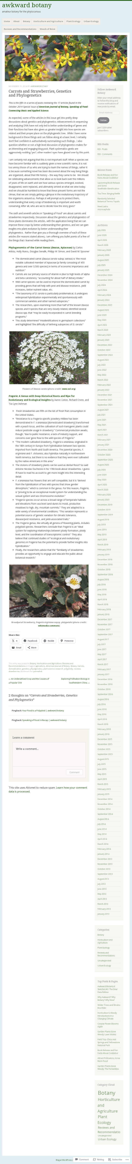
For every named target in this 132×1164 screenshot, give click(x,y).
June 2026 (102, 235)
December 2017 (105, 619)
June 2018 (102, 589)
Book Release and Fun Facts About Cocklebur (108, 176)
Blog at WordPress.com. (66, 1160)
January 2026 (103, 255)
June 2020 (102, 474)
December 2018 (105, 559)
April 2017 (102, 659)
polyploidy (68, 668)
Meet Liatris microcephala (104, 208)
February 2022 (104, 384)
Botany (26, 21)
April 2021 (102, 429)
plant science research (53, 668)
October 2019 (104, 509)
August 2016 (103, 699)
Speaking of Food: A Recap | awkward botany (44, 720)
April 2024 (102, 290)
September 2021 (105, 404)
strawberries (14, 671)
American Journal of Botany (58, 666)
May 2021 (102, 424)
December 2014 (105, 799)
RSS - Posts (102, 149)
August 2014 (103, 819)
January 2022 (103, 389)
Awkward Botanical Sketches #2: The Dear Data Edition (108, 989)
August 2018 (103, 579)
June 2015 (102, 769)
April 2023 (102, 325)
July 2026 (102, 230)
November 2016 (105, 684)
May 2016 (102, 714)
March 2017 (103, 664)
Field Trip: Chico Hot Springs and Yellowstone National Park (109, 1042)
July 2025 (102, 265)
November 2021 (105, 399)
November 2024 (105, 280)
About (16, 21)
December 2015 (105, 739)
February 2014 (104, 849)
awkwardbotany (39, 86)
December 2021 (105, 394)
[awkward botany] (66, 58)
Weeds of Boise (47, 29)
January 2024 (103, 300)
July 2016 (102, 704)
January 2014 (103, 854)
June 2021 (102, 419)
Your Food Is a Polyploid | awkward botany (43, 710)
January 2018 (103, 614)
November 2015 (105, 744)
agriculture (40, 666)
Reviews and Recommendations (20, 29)
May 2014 (102, 834)
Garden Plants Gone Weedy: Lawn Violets (107, 1033)
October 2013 (104, 869)
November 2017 (105, 624)
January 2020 (103, 499)
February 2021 (104, 439)
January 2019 (103, 554)
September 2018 (105, 574)
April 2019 (102, 539)
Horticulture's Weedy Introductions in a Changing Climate (107, 1016)
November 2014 (105, 804)
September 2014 (105, 814)
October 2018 (104, 569)
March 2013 (103, 904)
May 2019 (102, 534)
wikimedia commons (48, 625)
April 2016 (102, 719)
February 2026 (104, 250)
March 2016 (103, 724)
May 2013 (102, 894)
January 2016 (103, 734)
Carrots (81, 666)
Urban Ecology (91, 21)
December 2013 (105, 859)
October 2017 (104, 629)
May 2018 (102, 594)
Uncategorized (104, 960)
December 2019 (105, 504)
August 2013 (103, 879)
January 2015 (103, 794)
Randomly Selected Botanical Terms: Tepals (108, 200)
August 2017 (103, 639)
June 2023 (102, 315)
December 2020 (105, 449)
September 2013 (105, 874)
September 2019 (105, 514)
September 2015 (105, 754)
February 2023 (104, 335)
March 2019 (103, 544)
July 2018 (102, 584)
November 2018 (105, 564)
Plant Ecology (73, 21)
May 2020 (102, 479)
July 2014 (102, 824)
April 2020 (102, 484)
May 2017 (102, 654)
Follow (103, 120)
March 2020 (103, 489)
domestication (15, 668)
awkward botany (27, 5)
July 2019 (102, 524)
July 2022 (102, 365)
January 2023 (103, 340)
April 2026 (102, 240)
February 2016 (104, 729)
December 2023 (105, 305)
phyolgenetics (36, 668)
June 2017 (102, 649)
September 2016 (105, 694)
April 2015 (102, 779)
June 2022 (102, 370)
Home (7, 21)
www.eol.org (68, 389)
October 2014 (104, 809)
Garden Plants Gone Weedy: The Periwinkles (108, 1067)
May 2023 (102, 320)
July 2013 (102, 884)
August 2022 (103, 360)
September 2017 (105, 634)
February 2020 (104, 494)
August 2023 (103, 310)
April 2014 (102, 839)
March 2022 (103, 380)
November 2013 (105, 864)
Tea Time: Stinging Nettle (109, 193)
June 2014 (102, 829)
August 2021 (103, 409)
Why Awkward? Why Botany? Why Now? (106, 998)
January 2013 (103, 914)
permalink (37, 671)
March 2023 (103, 330)
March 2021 (103, 434)
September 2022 (105, 355)
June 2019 (102, 529)
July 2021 (102, 414)
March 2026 (103, 245)
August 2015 (103, 759)
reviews (77, 668)
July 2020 (102, 469)
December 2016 (105, 679)
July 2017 (102, 644)
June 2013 (102, 889)
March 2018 (103, 604)
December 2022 (105, 345)
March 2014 (103, 844)
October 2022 (104, 350)
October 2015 (104, 749)
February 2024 (104, 295)
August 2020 (103, 464)
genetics (25, 668)
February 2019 (104, 549)
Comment (74, 772)
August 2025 (103, 260)
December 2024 (105, 275)
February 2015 (104, 789)
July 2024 (102, 285)
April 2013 (102, 899)
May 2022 (102, 375)
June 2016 (102, 709)
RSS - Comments (105, 154)
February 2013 (104, 909)
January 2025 (103, 270)
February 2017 (104, 669)
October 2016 (104, 689)
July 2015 (102, 764)
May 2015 (102, 774)
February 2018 (104, 609)
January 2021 (103, 444)
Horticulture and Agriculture (48, 21)
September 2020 (105, 459)
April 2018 (102, 599)
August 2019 (103, 519)
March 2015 (103, 784)
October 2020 (104, 454)
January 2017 (103, 674)
